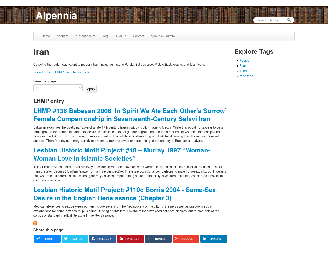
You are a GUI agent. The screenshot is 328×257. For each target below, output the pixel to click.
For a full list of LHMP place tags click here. (63, 72)
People (244, 60)
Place (243, 65)
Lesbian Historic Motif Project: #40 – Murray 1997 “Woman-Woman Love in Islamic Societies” (121, 153)
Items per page (44, 81)
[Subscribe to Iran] (35, 223)
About (61, 36)
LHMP (119, 36)
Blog (105, 36)
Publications (84, 36)
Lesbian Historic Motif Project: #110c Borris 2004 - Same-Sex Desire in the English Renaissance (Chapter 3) (124, 193)
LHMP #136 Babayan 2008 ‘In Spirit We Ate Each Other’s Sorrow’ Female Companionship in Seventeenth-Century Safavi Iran (130, 114)
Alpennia (56, 15)
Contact (138, 36)
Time (243, 70)
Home (46, 36)
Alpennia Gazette (163, 36)
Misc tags (246, 76)
